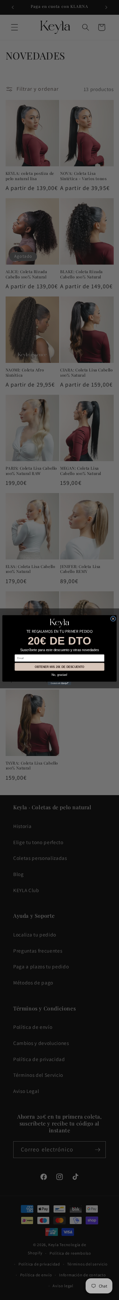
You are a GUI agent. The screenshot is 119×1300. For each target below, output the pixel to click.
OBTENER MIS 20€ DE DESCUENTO (59, 666)
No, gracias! (59, 674)
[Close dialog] (113, 618)
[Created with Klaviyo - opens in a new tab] (59, 683)
